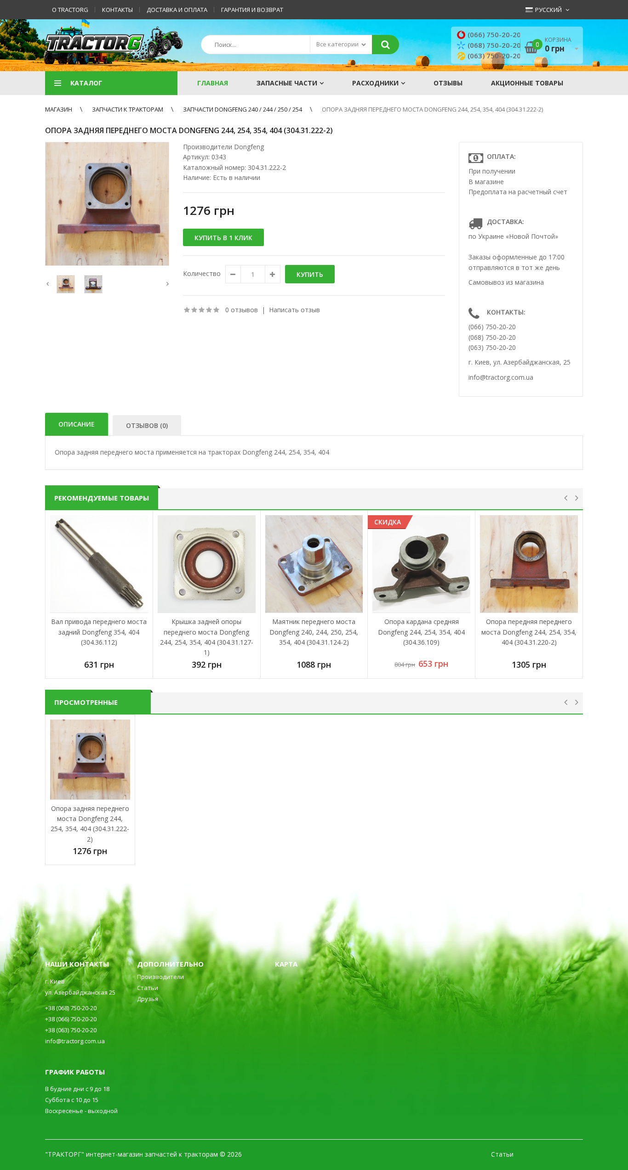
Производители (160, 977)
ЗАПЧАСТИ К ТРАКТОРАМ (127, 109)
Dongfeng (249, 146)
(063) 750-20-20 (494, 55)
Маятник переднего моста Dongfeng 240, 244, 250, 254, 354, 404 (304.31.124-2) (313, 632)
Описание (76, 424)
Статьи (147, 988)
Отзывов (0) (147, 425)
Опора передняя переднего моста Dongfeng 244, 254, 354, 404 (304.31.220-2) (529, 632)
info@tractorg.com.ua (500, 377)
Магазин (58, 109)
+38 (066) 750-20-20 (71, 1019)
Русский (548, 10)
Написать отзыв (294, 309)
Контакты (117, 10)
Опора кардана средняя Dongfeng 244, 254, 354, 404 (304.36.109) (421, 632)
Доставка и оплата (177, 10)
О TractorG (70, 10)
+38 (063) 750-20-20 (71, 1030)
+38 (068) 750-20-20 (71, 1008)
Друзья (147, 999)
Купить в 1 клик (223, 237)
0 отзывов (241, 309)
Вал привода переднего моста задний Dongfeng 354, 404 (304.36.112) (99, 632)
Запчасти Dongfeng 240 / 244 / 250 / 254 (242, 109)
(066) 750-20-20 (494, 34)
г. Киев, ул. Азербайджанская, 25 (519, 362)
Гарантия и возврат (252, 10)
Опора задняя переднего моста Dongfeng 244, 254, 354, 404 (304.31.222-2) (432, 109)
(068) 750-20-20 (494, 45)
